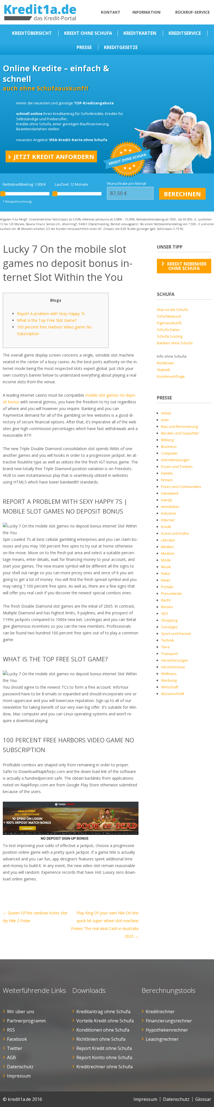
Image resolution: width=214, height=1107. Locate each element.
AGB (11, 1057)
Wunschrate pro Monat (126, 183)
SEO (164, 613)
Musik (166, 566)
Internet (167, 519)
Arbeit (166, 413)
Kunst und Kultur (175, 533)
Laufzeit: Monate (71, 184)
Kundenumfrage (171, 376)
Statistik (163, 369)
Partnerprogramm (26, 1021)
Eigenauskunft (169, 322)
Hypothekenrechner (167, 1030)
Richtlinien (165, 362)
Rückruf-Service (192, 12)
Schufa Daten (168, 329)
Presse (84, 47)
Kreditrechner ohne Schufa (104, 1067)
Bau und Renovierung (179, 426)
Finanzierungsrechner (169, 1021)
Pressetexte (171, 593)
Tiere (165, 646)
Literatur (168, 540)
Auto (165, 419)
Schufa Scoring (169, 336)
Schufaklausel (169, 316)
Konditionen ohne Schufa (102, 1030)
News (166, 580)
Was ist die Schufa (172, 309)
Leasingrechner (162, 1039)
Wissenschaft (172, 693)
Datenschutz (20, 1067)
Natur (166, 573)
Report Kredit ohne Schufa (104, 1048)
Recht (166, 600)
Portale (167, 586)
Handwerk (170, 493)
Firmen (166, 479)
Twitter (14, 1048)
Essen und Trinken (177, 466)
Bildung (167, 439)
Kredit (166, 526)
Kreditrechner (160, 1011)
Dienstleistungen (175, 459)
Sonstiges (169, 626)
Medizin (167, 553)
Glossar (203, 1099)
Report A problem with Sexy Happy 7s (51, 313)
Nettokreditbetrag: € (24, 184)
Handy (166, 499)
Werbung (169, 680)
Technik (167, 640)
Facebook (17, 1039)
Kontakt (110, 12)
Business (169, 446)
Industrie (168, 513)
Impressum (19, 1076)
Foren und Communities (181, 486)
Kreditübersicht (32, 33)
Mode (166, 560)
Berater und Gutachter (180, 433)
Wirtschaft (169, 686)
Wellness (169, 673)
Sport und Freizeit (176, 633)
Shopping (169, 620)
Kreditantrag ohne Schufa (103, 1011)
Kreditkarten (139, 33)
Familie (167, 473)
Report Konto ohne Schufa (104, 1057)
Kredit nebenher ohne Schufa (186, 266)
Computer (169, 453)
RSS (11, 1030)
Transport (169, 653)
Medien (167, 546)
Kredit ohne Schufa (88, 33)
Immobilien (170, 506)
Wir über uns (20, 1011)
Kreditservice (185, 33)
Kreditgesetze (121, 47)
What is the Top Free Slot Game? (47, 320)
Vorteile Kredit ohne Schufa (105, 1021)
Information (146, 12)
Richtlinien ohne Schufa (100, 1039)
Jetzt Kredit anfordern (54, 156)
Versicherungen (174, 660)
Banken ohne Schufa (175, 342)
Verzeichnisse (173, 666)
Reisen (167, 606)
